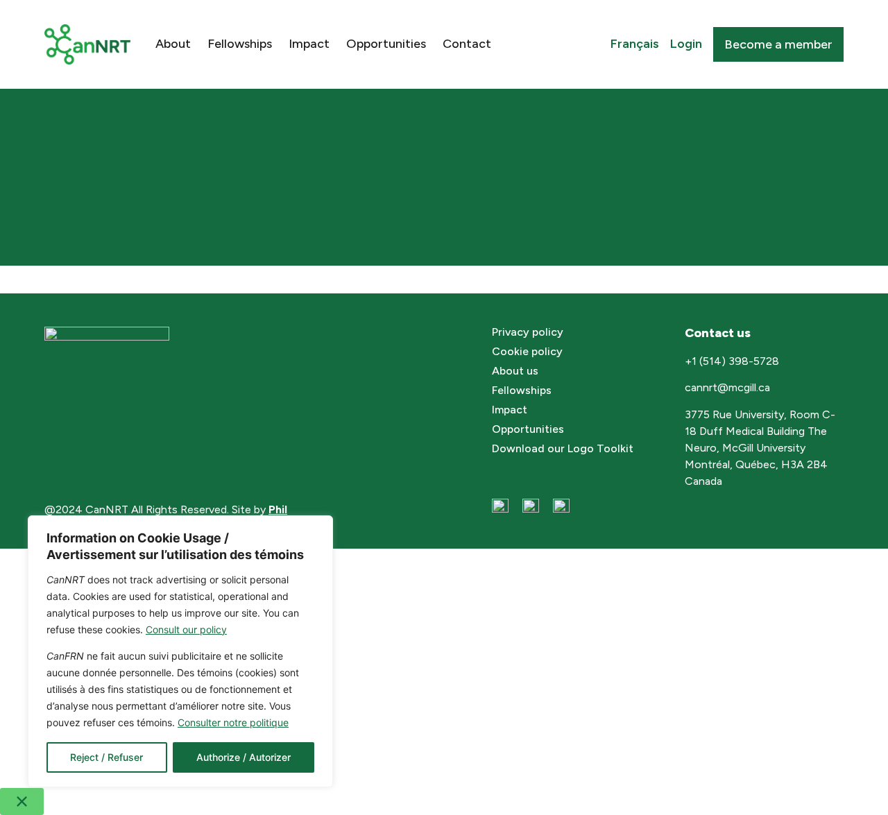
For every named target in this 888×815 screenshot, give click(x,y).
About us (515, 370)
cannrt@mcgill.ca (729, 387)
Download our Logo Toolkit (562, 448)
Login (686, 43)
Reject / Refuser (106, 757)
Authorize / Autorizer (243, 757)
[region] (180, 651)
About (173, 43)
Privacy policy (527, 331)
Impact (309, 43)
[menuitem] (634, 44)
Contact (467, 43)
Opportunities (386, 43)
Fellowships (239, 43)
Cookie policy (527, 351)
